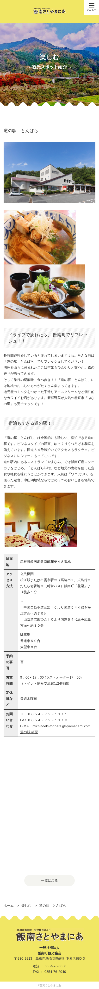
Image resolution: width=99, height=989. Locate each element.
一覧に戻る (49, 880)
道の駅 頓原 (29, 732)
